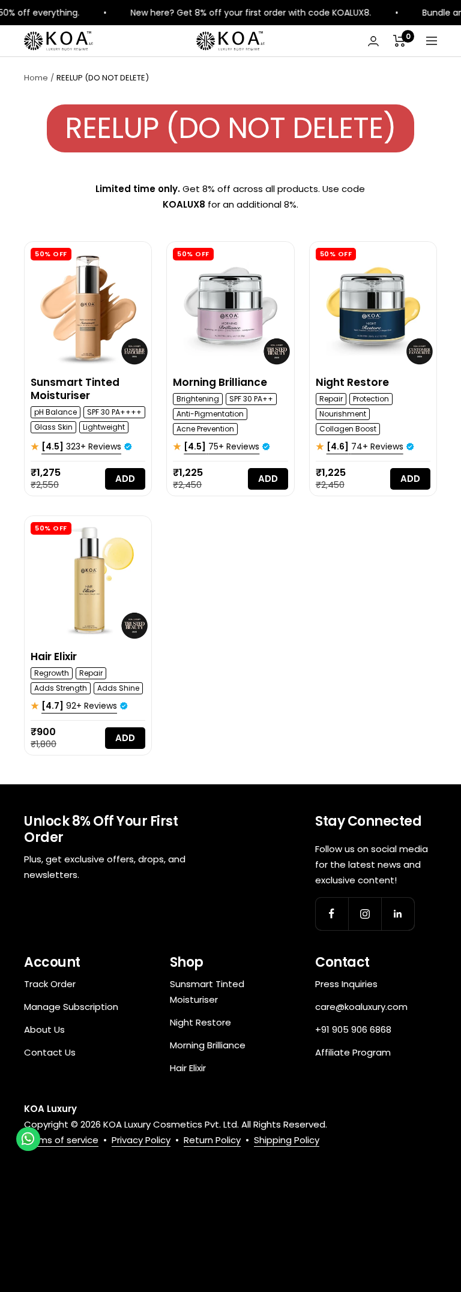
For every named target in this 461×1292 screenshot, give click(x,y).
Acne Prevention (205, 429)
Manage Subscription (71, 1006)
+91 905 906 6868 (353, 1029)
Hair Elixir (54, 656)
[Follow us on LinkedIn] (397, 913)
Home (36, 77)
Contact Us (50, 1052)
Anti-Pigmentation (210, 414)
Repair (331, 399)
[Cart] (399, 41)
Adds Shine (118, 688)
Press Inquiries (346, 984)
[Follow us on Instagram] (364, 913)
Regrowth (51, 673)
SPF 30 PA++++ (114, 412)
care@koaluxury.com (361, 1006)
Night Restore (352, 382)
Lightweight (104, 427)
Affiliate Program (353, 1052)
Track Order (50, 984)
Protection (371, 399)
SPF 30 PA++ (251, 399)
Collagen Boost (347, 429)
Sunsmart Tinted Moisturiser (75, 389)
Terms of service (61, 1140)
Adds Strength (60, 688)
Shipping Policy (286, 1140)
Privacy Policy (141, 1140)
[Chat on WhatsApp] (28, 1139)
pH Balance (55, 412)
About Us (44, 1029)
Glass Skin (53, 427)
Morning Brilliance (220, 382)
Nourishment (342, 414)
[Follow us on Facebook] (331, 913)
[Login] (373, 41)
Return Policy (212, 1140)
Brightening (197, 399)
